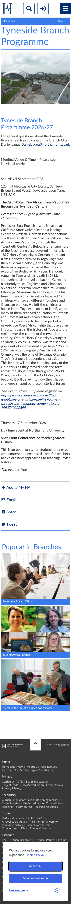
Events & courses (41, 828)
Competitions (54, 785)
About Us (33, 766)
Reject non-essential (35, 878)
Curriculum (8, 781)
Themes (63, 840)
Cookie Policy (35, 855)
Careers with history (38, 825)
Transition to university (43, 821)
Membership (46, 770)
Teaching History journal (17, 806)
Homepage (8, 766)
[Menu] (65, 8)
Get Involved (49, 766)
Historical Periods (44, 840)
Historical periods (13, 818)
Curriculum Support (14, 800)
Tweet (11, 524)
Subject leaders (11, 785)
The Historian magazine (16, 840)
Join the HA (9, 770)
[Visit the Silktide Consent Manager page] (57, 890)
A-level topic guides (14, 821)
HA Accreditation (33, 785)
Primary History (11, 788)
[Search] (29, 8)
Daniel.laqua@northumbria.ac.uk (45, 144)
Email (11, 500)
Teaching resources (46, 806)
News (21, 766)
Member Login (28, 770)
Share (11, 512)
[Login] (43, 8)
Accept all (35, 866)
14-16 (30, 818)
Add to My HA (18, 487)
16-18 (40, 818)
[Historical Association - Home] (12, 747)
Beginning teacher (37, 781)
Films (24, 828)
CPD (20, 781)
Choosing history (12, 825)
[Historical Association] (7, 9)
